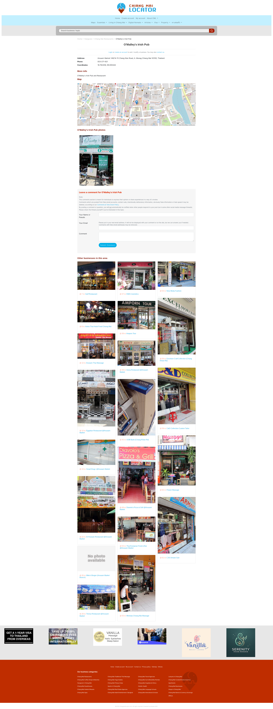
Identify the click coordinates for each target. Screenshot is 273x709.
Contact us (137, 667)
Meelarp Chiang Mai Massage (137, 616)
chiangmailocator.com (126, 706)
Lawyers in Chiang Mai (175, 676)
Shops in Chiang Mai (174, 689)
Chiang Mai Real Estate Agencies (117, 689)
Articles (147, 22)
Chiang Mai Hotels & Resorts (85, 689)
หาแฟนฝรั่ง (176, 22)
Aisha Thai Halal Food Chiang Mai (98, 326)
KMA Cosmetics (132, 294)
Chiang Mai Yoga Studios (115, 680)
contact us (160, 52)
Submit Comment (107, 245)
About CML (152, 18)
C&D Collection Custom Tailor (178, 428)
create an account (121, 52)
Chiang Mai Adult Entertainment (117, 692)
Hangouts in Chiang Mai (84, 683)
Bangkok (130, 692)
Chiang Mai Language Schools (147, 689)
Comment (83, 234)
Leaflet (174, 125)
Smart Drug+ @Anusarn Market (98, 469)
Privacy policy (146, 667)
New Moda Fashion (174, 291)
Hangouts (88, 39)
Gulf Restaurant (91, 294)
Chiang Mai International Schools (148, 692)
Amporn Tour (131, 333)
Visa (156, 22)
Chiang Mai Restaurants (103, 39)
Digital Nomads (135, 22)
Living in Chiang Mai (117, 22)
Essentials (101, 22)
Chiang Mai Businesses (175, 686)
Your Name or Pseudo (84, 216)
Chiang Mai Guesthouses (84, 686)
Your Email (83, 223)
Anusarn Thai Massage (95, 363)
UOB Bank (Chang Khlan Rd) (137, 440)
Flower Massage (173, 490)
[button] (136, 102)
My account (140, 18)
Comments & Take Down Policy (108, 205)
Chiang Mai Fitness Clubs (115, 683)
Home (117, 18)
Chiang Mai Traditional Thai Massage (119, 676)
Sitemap (154, 667)
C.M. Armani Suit (173, 558)
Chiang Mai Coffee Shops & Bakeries (88, 680)
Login (110, 52)
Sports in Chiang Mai (114, 686)
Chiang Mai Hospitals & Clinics (147, 683)
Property (165, 22)
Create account (128, 18)
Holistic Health (142, 686)
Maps (93, 22)
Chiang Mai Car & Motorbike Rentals (149, 680)
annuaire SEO (154, 706)
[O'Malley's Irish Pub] (96, 160)
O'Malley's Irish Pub (123, 39)
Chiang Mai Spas (82, 692)
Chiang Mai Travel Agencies (146, 676)
